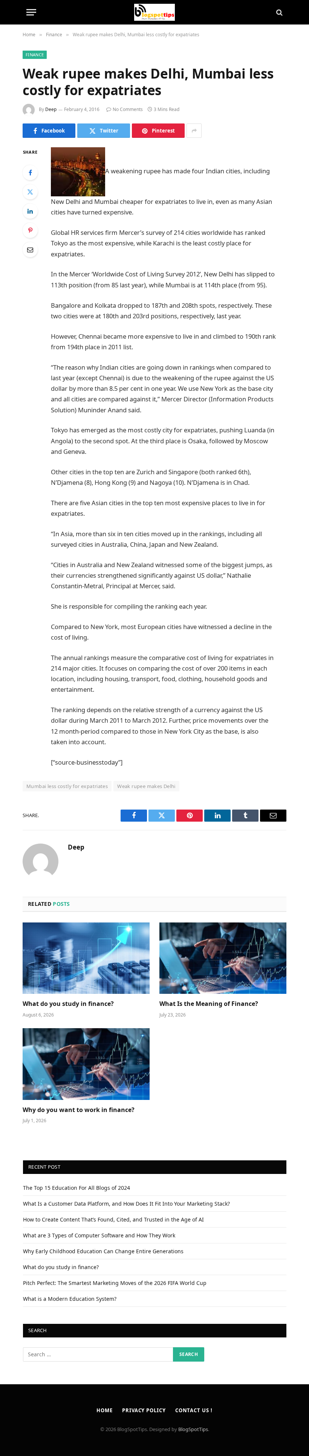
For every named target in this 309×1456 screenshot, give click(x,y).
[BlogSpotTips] (154, 12)
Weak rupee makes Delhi (146, 786)
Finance (35, 54)
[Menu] (31, 12)
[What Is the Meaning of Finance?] (222, 958)
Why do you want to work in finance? (79, 1110)
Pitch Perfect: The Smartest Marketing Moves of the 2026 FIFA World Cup (115, 1282)
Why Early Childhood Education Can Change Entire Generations (103, 1251)
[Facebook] (30, 172)
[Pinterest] (30, 230)
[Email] (30, 249)
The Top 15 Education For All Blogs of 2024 (76, 1187)
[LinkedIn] (30, 211)
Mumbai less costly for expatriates (67, 786)
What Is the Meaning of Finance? (208, 1004)
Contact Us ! (194, 1410)
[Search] (279, 12)
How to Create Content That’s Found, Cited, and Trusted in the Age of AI (113, 1219)
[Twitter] (30, 191)
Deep (51, 109)
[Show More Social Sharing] (194, 130)
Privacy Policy (144, 1410)
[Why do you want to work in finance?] (86, 1064)
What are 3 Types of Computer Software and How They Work (99, 1235)
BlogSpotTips (193, 1429)
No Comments (128, 109)
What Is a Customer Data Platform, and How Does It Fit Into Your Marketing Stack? (126, 1203)
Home (104, 1410)
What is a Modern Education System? (69, 1298)
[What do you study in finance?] (86, 958)
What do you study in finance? (68, 1004)
